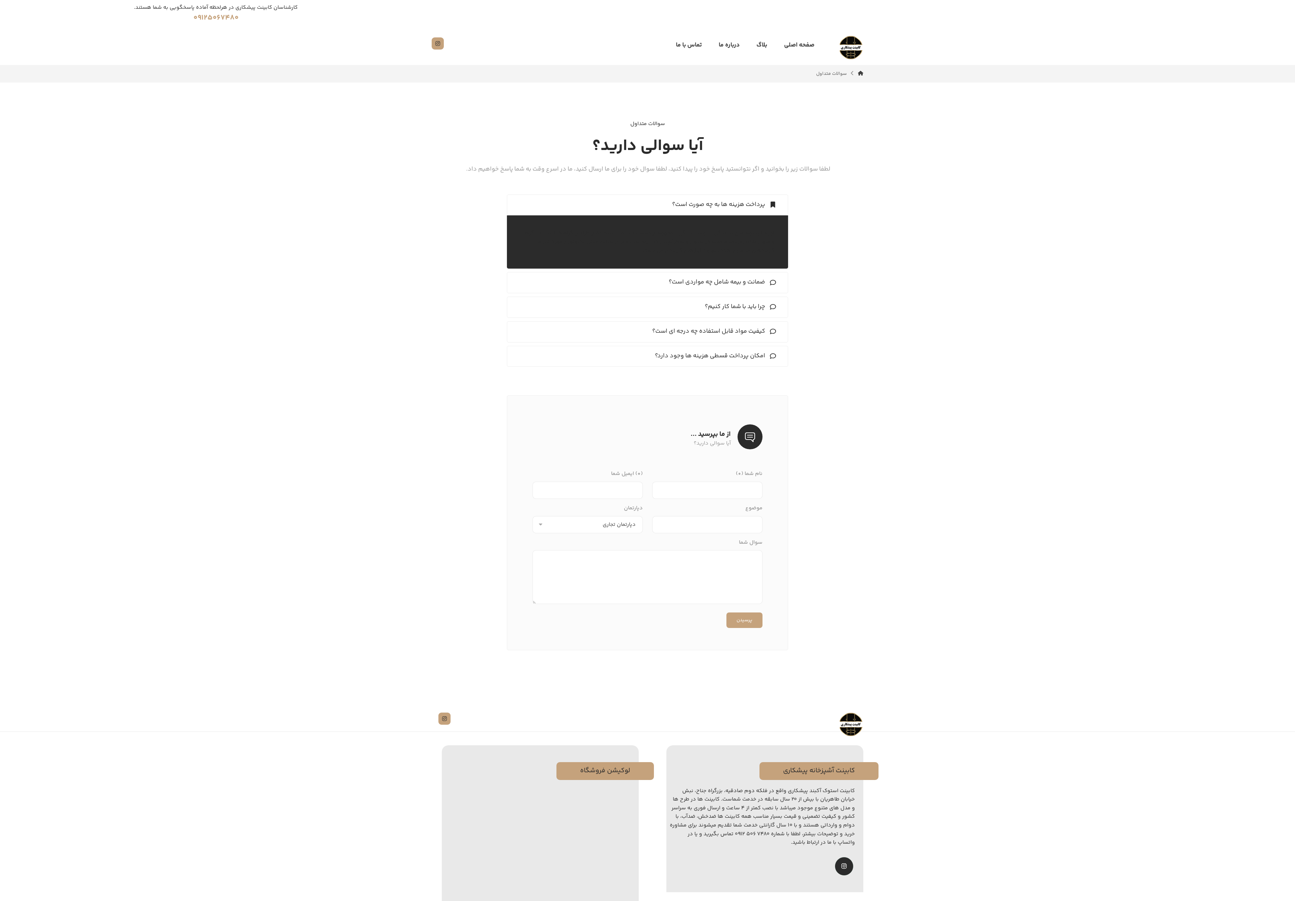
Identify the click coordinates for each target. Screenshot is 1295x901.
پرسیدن (744, 620)
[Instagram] (844, 866)
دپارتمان (633, 508)
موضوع (753, 508)
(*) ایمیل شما (627, 474)
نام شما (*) (749, 474)
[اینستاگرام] (438, 43)
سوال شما (750, 542)
